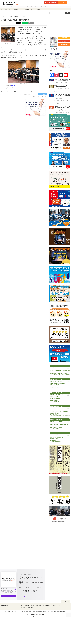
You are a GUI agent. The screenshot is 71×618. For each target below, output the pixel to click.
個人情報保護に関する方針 (24, 607)
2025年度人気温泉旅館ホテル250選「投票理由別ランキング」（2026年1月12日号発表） (62, 108)
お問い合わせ (26, 605)
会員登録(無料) (64, 37)
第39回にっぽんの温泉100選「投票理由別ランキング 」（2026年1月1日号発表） (62, 96)
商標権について (56, 605)
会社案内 (39, 9)
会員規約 (33, 607)
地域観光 (6, 16)
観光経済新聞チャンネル (45, 6)
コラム (22, 9)
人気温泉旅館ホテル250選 (22, 6)
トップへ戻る (66, 601)
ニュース (10, 9)
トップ (3, 6)
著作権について (48, 605)
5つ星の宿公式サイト (34, 6)
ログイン (63, 2)
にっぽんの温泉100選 (10, 6)
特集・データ (33, 9)
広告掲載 (32, 605)
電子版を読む (4, 9)
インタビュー (16, 9)
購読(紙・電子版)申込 (51, 2)
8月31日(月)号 (53, 49)
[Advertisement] (12, 107)
